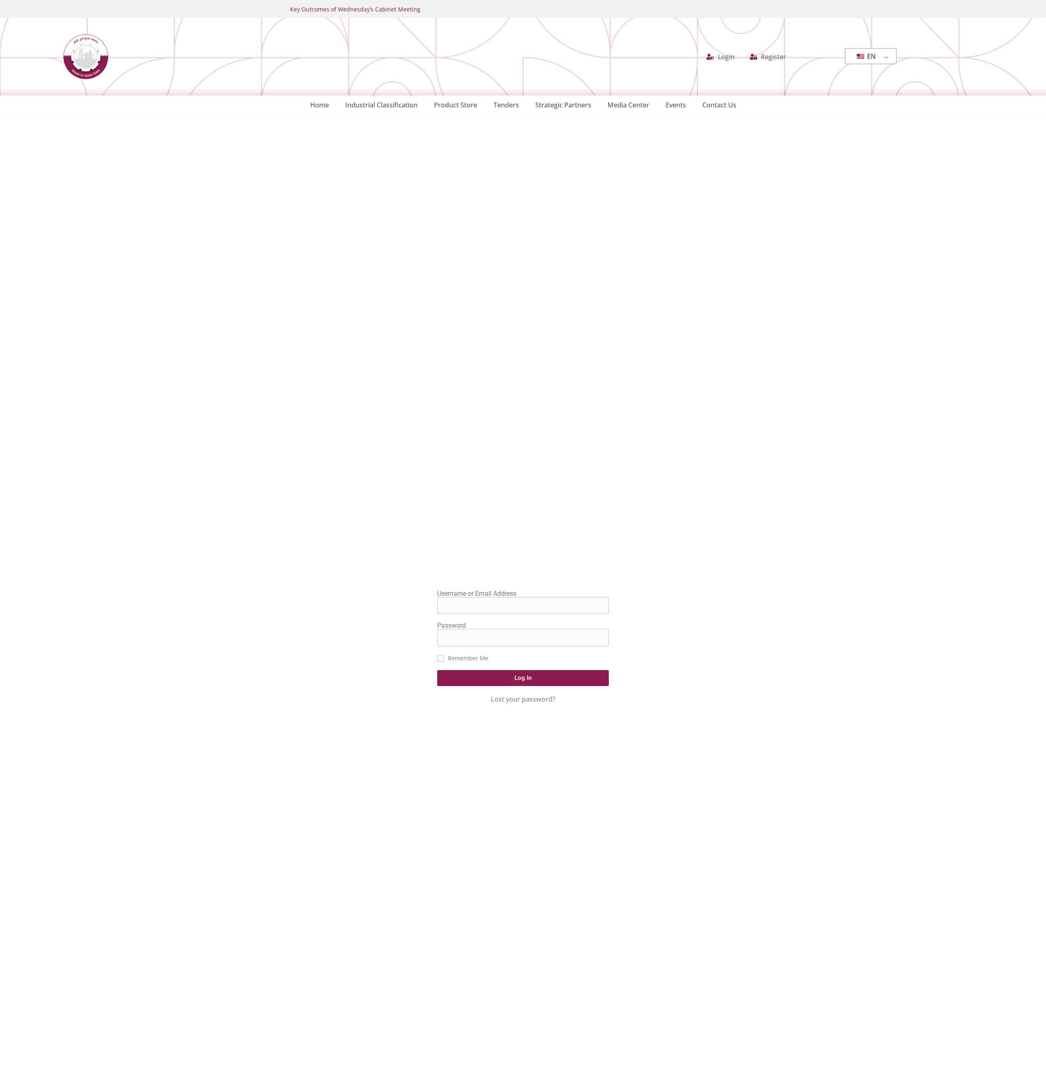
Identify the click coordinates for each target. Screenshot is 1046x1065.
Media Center (628, 104)
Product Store (455, 104)
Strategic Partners (563, 104)
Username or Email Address (476, 593)
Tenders (506, 104)
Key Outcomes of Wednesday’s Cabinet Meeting (355, 9)
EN (870, 56)
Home (319, 104)
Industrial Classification (381, 104)
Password (451, 625)
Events (676, 104)
